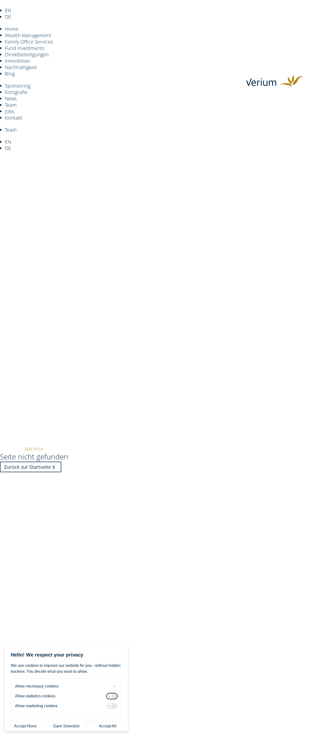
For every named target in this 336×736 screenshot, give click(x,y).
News (11, 98)
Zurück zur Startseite (27, 467)
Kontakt (13, 117)
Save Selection (66, 726)
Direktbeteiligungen (27, 54)
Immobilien (17, 61)
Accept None (25, 726)
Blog (10, 73)
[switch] (112, 686)
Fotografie (16, 92)
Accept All (107, 726)
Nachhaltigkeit (21, 67)
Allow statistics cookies (35, 696)
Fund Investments (25, 48)
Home (11, 29)
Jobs (9, 111)
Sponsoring (17, 85)
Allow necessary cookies (36, 686)
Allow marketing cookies (36, 706)
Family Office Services (29, 41)
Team (11, 105)
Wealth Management (28, 35)
